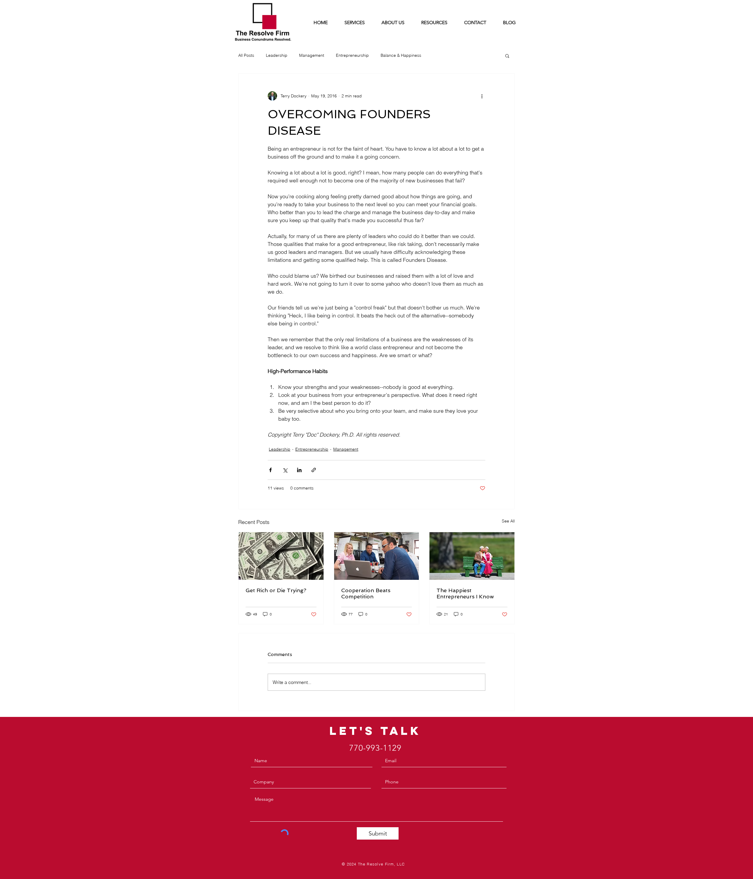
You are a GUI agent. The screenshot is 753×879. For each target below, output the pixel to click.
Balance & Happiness (401, 55)
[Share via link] (313, 470)
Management (311, 55)
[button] (507, 55)
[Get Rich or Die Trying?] (281, 556)
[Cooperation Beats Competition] (376, 556)
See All (508, 521)
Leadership (276, 55)
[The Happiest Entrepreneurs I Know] (471, 556)
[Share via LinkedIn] (299, 470)
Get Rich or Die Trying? (276, 590)
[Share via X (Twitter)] (285, 470)
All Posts (246, 55)
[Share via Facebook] (270, 470)
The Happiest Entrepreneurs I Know (465, 593)
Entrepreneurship (352, 55)
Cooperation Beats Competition (365, 593)
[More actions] (481, 95)
